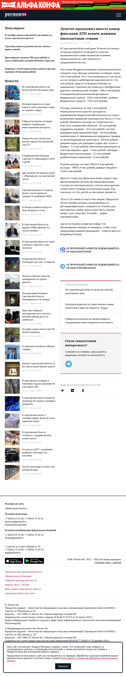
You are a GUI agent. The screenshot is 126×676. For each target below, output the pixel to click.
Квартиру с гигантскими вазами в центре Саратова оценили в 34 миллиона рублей (30, 70)
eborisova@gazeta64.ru (16, 521)
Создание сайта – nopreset (108, 562)
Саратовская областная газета (20, 593)
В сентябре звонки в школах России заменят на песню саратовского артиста (28, 36)
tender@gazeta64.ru (14, 537)
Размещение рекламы (16, 524)
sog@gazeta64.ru (13, 552)
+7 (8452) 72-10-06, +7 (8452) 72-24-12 (24, 549)
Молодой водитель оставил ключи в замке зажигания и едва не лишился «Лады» (89, 305)
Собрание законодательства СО (21, 580)
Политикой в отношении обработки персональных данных (62, 659)
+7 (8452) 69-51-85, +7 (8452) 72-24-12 (24, 518)
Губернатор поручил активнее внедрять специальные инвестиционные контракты (89, 320)
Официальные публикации (18, 576)
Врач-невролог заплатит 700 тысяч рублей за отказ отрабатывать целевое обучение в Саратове (29, 59)
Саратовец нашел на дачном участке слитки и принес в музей (28, 48)
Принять (63, 666)
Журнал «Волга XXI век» (17, 584)
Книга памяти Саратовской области (23, 588)
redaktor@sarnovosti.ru (16, 508)
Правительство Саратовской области (23, 571)
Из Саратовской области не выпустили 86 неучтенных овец (89, 291)
